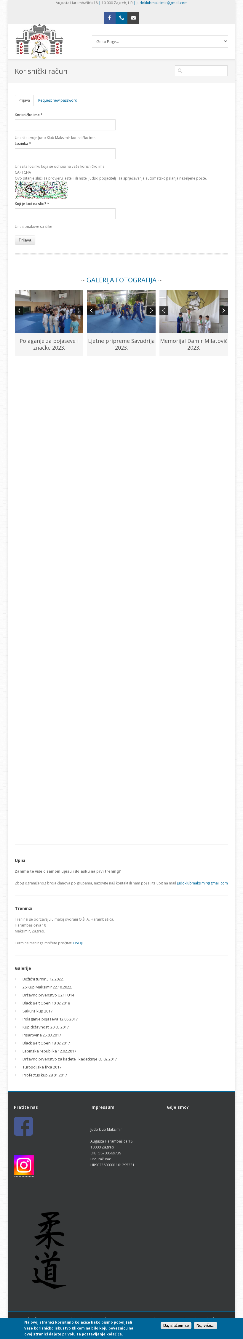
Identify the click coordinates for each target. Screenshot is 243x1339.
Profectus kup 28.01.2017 (45, 1075)
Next (79, 310)
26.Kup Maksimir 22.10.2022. (47, 987)
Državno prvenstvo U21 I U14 (48, 995)
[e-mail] (133, 18)
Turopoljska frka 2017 (42, 1067)
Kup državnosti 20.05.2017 (46, 1027)
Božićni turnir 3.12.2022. (43, 979)
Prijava (26, 100)
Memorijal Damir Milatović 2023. (194, 344)
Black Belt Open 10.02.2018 (46, 1003)
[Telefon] (121, 18)
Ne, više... (205, 1325)
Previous (19, 310)
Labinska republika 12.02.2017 (49, 1051)
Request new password (57, 100)
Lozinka (23, 143)
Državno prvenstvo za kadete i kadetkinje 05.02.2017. (70, 1059)
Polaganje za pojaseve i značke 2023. (49, 344)
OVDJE (78, 943)
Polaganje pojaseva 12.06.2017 (50, 1019)
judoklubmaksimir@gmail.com (162, 2)
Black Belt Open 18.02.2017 (46, 1043)
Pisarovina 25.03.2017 (42, 1035)
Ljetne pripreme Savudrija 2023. (121, 344)
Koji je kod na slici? (32, 203)
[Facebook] (110, 18)
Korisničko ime (29, 114)
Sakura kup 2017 (37, 1011)
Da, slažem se (176, 1325)
